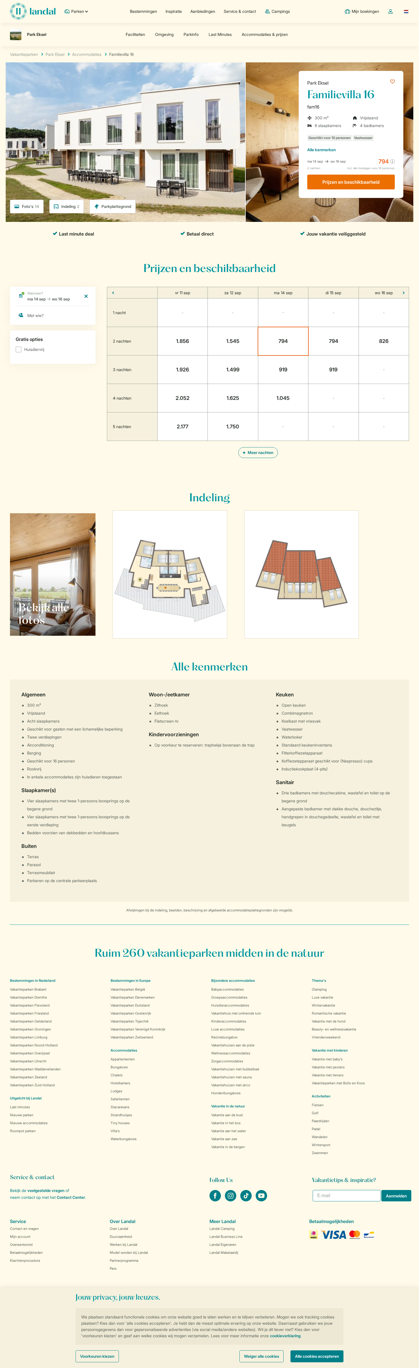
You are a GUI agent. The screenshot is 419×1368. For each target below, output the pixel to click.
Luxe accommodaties (228, 1029)
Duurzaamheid (121, 1236)
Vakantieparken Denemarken (133, 997)
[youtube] (261, 1200)
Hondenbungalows (226, 1093)
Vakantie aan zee (224, 1139)
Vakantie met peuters (328, 1067)
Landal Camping (222, 1228)
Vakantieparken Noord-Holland (34, 1045)
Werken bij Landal (123, 1244)
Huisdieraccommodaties (230, 1005)
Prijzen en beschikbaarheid (351, 182)
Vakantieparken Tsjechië (130, 1021)
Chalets (117, 1075)
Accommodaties (124, 1050)
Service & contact (240, 11)
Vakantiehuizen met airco (230, 1085)
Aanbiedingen (202, 11)
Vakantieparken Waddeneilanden (35, 1069)
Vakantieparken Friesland (29, 1013)
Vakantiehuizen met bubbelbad (235, 1069)
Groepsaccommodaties (229, 997)
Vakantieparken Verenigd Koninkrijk (138, 1029)
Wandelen (320, 1137)
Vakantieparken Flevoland (30, 1005)
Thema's (319, 980)
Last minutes (20, 1107)
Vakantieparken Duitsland (130, 1005)
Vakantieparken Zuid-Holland (32, 1085)
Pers (113, 1268)
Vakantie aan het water (228, 1131)
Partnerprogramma (124, 1260)
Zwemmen (320, 1153)
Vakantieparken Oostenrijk (131, 1013)
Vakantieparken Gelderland (31, 1021)
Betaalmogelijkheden (26, 1252)
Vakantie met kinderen (330, 1050)
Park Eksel (318, 83)
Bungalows (119, 1067)
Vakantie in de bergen (228, 1147)
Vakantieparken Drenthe (28, 997)
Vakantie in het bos (226, 1123)
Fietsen (318, 1105)
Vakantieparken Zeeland (28, 1077)
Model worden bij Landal (129, 1252)
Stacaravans (120, 1107)
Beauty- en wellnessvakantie (334, 1029)
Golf (315, 1113)
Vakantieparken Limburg (28, 1037)
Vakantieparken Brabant (28, 989)
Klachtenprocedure (25, 1260)
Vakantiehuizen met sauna (231, 1077)
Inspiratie (174, 11)
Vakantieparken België (128, 989)
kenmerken (321, 149)
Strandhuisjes (121, 1115)
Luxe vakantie (322, 997)
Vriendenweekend (326, 1037)
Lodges (116, 1091)
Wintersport (321, 1145)
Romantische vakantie (329, 1013)
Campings (281, 11)
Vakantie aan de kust (227, 1115)
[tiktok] (246, 1200)
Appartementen (123, 1059)
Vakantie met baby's (327, 1059)
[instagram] (231, 1200)
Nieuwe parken (21, 1115)
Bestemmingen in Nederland (32, 980)
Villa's (115, 1131)
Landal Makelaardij (224, 1252)
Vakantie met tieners (327, 1075)
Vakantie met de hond (328, 1021)
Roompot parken (23, 1131)
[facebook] (216, 1200)
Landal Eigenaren (223, 1244)
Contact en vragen (24, 1228)
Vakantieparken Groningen (30, 1029)
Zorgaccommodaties (227, 1061)
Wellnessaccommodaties (230, 1053)
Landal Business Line (226, 1236)
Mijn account (20, 1236)
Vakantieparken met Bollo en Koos (338, 1083)
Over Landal (119, 1228)
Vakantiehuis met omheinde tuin (236, 1013)
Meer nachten (260, 452)
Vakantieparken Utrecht (28, 1061)
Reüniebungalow (224, 1037)
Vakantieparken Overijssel (30, 1053)
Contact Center (71, 1197)
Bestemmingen (143, 11)
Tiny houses (120, 1123)
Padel (316, 1129)
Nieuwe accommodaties (29, 1123)
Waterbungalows (124, 1139)
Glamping (319, 989)
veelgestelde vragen (45, 1190)
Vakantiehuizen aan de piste (233, 1045)
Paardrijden (320, 1121)
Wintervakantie (323, 1005)
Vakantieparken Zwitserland (132, 1037)
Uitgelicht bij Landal (26, 1098)
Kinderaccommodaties (228, 1021)
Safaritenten (120, 1099)
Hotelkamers (120, 1083)
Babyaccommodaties (227, 989)
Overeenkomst (21, 1244)
